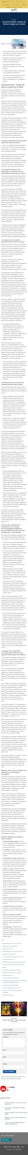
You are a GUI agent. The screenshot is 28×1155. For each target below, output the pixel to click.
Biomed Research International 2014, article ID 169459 (14, 962)
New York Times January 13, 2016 (10, 954)
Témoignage (8, 7)
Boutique (17, 4)
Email (4, 1057)
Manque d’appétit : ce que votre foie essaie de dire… (16, 1113)
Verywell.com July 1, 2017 (8, 948)
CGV (2, 1135)
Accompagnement (6, 4)
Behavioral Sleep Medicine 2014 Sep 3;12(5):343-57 (13, 964)
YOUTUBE (23, 4)
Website (5, 1064)
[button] (2, 10)
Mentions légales (9, 1135)
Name (4, 1050)
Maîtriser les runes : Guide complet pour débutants (15, 1118)
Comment (6, 1037)
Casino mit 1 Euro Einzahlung (14, 1153)
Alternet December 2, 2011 (8, 975)
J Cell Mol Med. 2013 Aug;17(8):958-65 (11, 985)
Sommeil (14, 19)
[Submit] (24, 1)
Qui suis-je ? (14, 7)
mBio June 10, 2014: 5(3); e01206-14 (10, 946)
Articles (20, 7)
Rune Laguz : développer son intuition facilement (15, 1108)
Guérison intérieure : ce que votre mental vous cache (14, 1020)
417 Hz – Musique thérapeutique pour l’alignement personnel (15, 1123)
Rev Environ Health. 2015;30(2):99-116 (11, 978)
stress (5, 51)
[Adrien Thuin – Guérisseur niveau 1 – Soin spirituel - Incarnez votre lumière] (14, 10)
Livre (13, 4)
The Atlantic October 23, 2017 (9, 959)
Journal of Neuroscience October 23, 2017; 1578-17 (13, 956)
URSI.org (4, 967)
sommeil (6, 70)
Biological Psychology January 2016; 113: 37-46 (12, 951)
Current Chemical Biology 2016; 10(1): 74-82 (12, 987)
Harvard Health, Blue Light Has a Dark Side (11, 970)
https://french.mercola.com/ (8, 995)
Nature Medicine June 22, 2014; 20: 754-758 (12, 943)
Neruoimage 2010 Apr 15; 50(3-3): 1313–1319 (12, 972)
